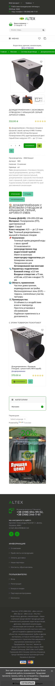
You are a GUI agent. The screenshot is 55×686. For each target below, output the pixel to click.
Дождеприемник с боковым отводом (28, 170)
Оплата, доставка (18, 558)
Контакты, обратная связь (22, 567)
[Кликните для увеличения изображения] (27, 75)
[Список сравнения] (45, 38)
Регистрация (16, 584)
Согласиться (27, 683)
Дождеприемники (18, 371)
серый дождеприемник (18, 172)
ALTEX (16, 502)
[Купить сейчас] (39, 145)
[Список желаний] (39, 38)
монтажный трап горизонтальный (23, 175)
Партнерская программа (21, 593)
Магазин (15, 406)
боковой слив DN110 (30, 183)
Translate (27, 423)
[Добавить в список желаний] (41, 62)
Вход (13, 579)
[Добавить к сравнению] (11, 151)
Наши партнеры (17, 562)
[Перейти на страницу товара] (27, 344)
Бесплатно (15, 598)
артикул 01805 (34, 172)
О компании (16, 548)
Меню (15, 38)
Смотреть (28, 478)
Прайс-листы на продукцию (22, 553)
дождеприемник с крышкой (20, 177)
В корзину (20, 382)
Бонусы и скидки (17, 588)
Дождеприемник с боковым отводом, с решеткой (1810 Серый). (26, 367)
